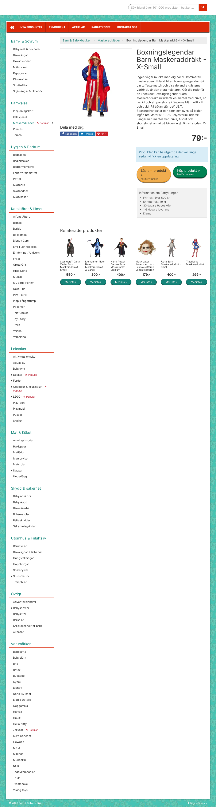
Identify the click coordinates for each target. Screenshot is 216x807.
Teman (17, 135)
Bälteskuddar (21, 520)
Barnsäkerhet (22, 508)
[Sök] (203, 7)
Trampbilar (20, 582)
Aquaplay (19, 362)
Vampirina (19, 336)
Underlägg (20, 476)
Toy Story (19, 319)
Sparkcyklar (20, 570)
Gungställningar (23, 558)
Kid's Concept (22, 736)
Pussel (17, 414)
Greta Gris (20, 264)
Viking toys (20, 790)
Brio (15, 663)
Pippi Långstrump (24, 300)
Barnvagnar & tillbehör (27, 552)
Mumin (17, 276)
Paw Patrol (20, 294)
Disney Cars (21, 240)
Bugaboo (19, 675)
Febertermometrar (25, 172)
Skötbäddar (20, 191)
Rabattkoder (101, 27)
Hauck (17, 717)
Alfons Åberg (21, 216)
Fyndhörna (57, 27)
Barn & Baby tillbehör (40, 7)
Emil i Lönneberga (24, 246)
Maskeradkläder (31, 123)
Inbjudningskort (23, 111)
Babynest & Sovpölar (26, 49)
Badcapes (19, 154)
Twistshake (20, 784)
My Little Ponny (23, 282)
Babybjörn (19, 657)
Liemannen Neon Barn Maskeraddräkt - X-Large (95, 266)
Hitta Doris (20, 270)
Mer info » (70, 282)
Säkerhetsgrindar (24, 526)
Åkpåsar (18, 632)
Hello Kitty (20, 724)
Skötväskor (20, 196)
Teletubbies (20, 312)
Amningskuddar (23, 440)
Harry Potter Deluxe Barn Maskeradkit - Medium (119, 266)
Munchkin (19, 760)
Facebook (70, 133)
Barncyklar (20, 546)
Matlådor (19, 452)
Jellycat (25, 729)
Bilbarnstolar (21, 514)
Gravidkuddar (22, 61)
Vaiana (17, 331)
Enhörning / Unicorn (26, 252)
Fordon (17, 380)
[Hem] (12, 27)
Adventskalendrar (24, 601)
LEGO (24, 396)
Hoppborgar (21, 564)
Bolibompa (20, 234)
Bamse (17, 222)
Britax (16, 669)
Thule (16, 778)
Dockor (25, 374)
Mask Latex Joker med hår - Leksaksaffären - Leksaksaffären (146, 266)
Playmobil (19, 408)
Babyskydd (20, 502)
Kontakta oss (127, 27)
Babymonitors (22, 496)
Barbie (17, 228)
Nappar (18, 470)
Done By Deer (22, 693)
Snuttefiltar (20, 85)
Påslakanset (21, 79)
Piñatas (18, 129)
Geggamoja (20, 705)
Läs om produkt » (153, 174)
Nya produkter (31, 27)
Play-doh (19, 402)
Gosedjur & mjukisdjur (29, 388)
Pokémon (19, 306)
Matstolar (19, 464)
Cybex (17, 681)
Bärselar (18, 620)
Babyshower (21, 608)
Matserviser (21, 458)
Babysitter (19, 613)
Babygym (19, 368)
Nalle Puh (19, 288)
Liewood (18, 741)
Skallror (18, 420)
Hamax (17, 711)
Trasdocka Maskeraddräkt (195, 263)
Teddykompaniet (24, 772)
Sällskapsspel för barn (27, 625)
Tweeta (88, 133)
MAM (16, 748)
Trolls (16, 324)
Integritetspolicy (197, 803)
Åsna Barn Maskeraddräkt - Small (171, 264)
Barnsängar (20, 55)
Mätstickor (20, 67)
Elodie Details (22, 699)
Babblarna (19, 651)
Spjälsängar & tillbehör (27, 91)
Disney (17, 687)
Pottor (17, 178)
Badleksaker (21, 160)
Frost (16, 258)
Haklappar (19, 446)
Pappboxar (20, 73)
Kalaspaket (20, 117)
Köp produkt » (188, 171)
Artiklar (78, 27)
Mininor (18, 753)
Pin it (103, 133)
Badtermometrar (23, 166)
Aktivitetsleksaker (24, 356)
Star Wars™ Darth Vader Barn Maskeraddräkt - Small (70, 266)
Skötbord (19, 184)
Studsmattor (21, 576)
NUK (16, 766)
